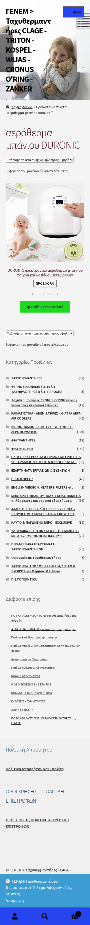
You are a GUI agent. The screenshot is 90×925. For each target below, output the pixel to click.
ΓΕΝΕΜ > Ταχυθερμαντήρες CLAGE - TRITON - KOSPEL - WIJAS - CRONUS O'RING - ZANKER (28, 50)
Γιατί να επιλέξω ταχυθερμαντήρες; (34, 637)
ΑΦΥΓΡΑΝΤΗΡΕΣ (23, 440)
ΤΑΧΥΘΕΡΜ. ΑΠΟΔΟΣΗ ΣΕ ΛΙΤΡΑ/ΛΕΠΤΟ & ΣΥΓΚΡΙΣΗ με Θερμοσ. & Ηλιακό (43, 568)
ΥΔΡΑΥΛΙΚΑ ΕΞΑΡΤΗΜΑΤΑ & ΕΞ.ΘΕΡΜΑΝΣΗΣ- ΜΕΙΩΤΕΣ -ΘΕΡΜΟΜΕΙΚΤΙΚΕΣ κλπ (45, 533)
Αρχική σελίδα (22, 107)
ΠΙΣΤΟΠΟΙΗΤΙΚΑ (24, 579)
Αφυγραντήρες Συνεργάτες (29, 659)
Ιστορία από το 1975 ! (25, 676)
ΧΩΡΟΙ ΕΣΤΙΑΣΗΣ (22, 710)
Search (45, 916)
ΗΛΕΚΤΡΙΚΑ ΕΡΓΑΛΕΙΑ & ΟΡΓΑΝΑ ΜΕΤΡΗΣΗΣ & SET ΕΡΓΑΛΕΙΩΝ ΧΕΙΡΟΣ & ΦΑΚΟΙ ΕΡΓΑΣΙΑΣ (46, 459)
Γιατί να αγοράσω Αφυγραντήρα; (33, 668)
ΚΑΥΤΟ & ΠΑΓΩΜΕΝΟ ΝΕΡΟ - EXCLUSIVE (41, 522)
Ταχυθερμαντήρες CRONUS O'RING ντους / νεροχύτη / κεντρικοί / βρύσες (44, 402)
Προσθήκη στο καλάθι (45, 306)
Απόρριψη (15, 900)
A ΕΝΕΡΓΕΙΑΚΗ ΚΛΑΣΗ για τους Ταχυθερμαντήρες (43, 629)
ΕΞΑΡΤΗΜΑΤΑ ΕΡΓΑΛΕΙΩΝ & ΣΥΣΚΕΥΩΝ (40, 470)
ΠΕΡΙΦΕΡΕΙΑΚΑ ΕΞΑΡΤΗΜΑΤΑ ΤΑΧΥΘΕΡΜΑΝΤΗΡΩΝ (32, 546)
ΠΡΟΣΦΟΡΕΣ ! (22, 479)
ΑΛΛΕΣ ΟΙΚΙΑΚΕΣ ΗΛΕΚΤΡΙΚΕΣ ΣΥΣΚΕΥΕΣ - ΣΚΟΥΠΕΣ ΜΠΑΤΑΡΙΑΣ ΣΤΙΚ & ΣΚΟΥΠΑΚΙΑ (43, 511)
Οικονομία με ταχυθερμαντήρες (36, 557)
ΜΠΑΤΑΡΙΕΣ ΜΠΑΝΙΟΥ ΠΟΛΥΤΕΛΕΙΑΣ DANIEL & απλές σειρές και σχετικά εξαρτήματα (46, 498)
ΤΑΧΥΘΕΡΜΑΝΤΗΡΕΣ (26, 378)
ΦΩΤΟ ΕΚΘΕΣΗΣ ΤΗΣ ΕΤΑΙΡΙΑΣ (31, 684)
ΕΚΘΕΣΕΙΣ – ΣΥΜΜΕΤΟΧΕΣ (28, 701)
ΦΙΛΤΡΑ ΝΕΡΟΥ (22, 448)
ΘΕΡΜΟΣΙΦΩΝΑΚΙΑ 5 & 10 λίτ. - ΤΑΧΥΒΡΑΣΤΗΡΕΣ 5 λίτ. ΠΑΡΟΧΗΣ (36, 389)
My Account (15, 916)
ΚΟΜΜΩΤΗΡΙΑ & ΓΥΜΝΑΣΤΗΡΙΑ (31, 693)
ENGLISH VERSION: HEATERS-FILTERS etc (42, 487)
